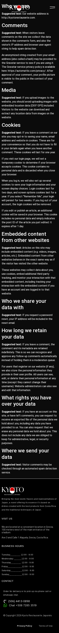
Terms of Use (45, 626)
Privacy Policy (24, 626)
